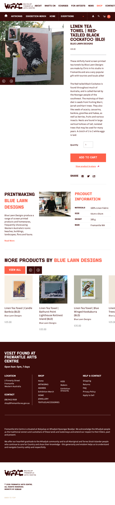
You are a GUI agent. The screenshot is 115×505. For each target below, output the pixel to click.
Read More (9, 241)
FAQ (85, 388)
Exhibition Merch (36, 16)
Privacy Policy (89, 391)
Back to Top (10, 498)
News (91, 6)
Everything (67, 16)
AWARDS (42, 388)
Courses (63, 6)
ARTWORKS (16, 16)
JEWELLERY (43, 399)
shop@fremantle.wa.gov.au (17, 403)
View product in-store (86, 166)
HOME (52, 16)
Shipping (87, 381)
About (38, 6)
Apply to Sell (88, 395)
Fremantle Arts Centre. (21, 484)
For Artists (78, 6)
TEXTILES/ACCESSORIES (46, 402)
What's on (50, 6)
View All (15, 270)
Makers (63, 385)
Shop (99, 6)
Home (40, 381)
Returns (86, 384)
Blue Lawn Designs (81, 43)
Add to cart (88, 157)
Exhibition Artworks (65, 389)
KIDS (62, 381)
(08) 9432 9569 (10, 399)
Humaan (18, 489)
